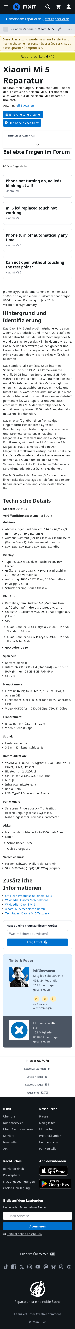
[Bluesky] (53, 1267)
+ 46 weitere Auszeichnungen (42, 1006)
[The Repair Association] (69, 1266)
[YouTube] (37, 1266)
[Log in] (69, 7)
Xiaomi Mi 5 (46, 29)
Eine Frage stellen (17, 164)
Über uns (9, 1116)
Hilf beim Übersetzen (34, 1254)
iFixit (54, 1023)
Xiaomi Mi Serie (23, 29)
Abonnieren (37, 1226)
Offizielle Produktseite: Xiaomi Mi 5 (28, 896)
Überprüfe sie (33, 48)
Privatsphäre (11, 1175)
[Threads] (61, 1266)
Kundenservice (13, 1123)
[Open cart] (58, 7)
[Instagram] (29, 1266)
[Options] (5, 29)
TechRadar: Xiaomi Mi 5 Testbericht (28, 913)
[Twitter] (21, 1266)
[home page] (24, 6)
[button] (48, 7)
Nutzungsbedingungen (19, 1181)
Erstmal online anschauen (24, 1234)
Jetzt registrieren (56, 19)
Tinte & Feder (21, 960)
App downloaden (52, 1161)
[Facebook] (13, 1266)
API (5, 1148)
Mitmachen (46, 1129)
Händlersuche (48, 1142)
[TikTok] (5, 1266)
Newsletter (10, 1142)
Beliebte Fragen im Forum (36, 151)
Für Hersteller (48, 1148)
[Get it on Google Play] (55, 1183)
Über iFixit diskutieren (18, 1129)
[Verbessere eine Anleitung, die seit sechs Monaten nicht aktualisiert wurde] (53, 999)
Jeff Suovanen (25, 105)
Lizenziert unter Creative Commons (37, 1314)
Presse (43, 1116)
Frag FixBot (34, 942)
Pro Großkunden (50, 1136)
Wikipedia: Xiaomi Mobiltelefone (26, 900)
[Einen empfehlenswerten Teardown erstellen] (45, 999)
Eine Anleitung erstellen (25, 114)
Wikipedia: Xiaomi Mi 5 (20, 904)
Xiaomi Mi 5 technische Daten (25, 909)
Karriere (8, 1136)
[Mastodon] (45, 1266)
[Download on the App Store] (53, 1171)
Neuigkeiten (47, 1123)
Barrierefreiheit (13, 1169)
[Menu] (6, 6)
